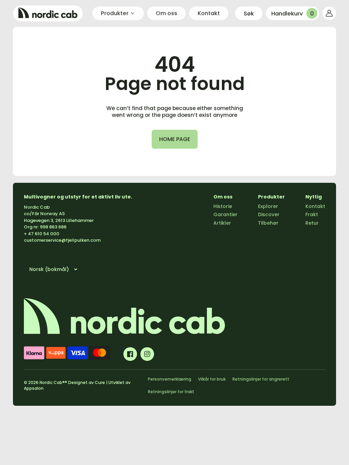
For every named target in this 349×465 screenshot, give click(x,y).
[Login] (329, 13)
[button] (248, 13)
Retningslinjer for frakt (171, 392)
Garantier (225, 214)
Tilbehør (268, 223)
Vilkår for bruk (212, 379)
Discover (268, 214)
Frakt (311, 214)
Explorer (268, 206)
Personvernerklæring (169, 379)
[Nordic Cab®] (48, 13)
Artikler (222, 223)
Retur (312, 223)
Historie (222, 206)
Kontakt (315, 206)
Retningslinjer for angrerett (260, 379)
